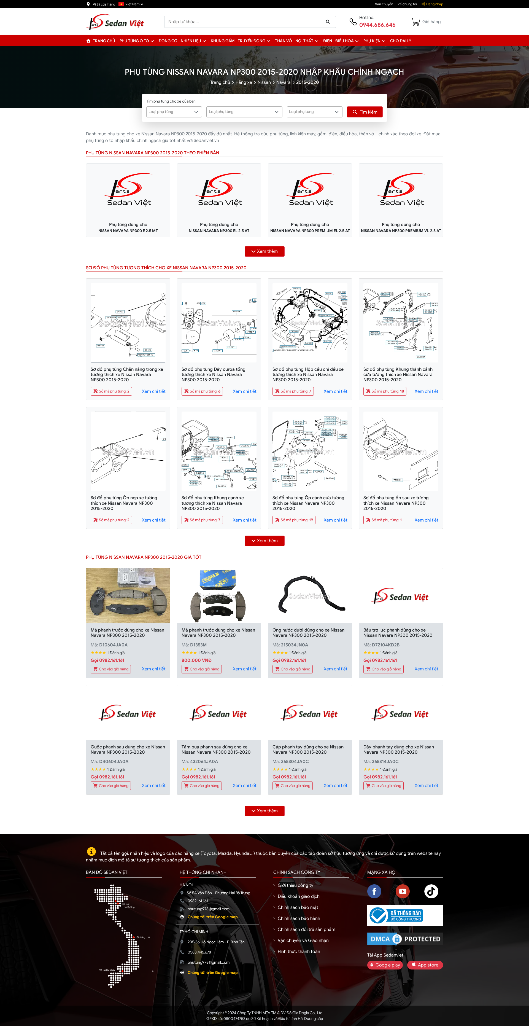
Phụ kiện (371, 40)
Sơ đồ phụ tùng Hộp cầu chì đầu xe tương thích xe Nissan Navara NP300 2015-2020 (308, 375)
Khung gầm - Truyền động (238, 40)
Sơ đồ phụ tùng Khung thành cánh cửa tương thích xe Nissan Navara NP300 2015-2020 (398, 375)
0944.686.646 (377, 25)
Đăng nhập (434, 4)
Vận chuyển (384, 4)
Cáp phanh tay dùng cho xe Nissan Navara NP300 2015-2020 (308, 749)
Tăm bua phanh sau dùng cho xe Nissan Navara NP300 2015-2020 (216, 749)
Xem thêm (267, 251)
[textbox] (171, 112)
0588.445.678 (199, 952)
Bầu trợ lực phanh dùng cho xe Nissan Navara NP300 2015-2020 (398, 632)
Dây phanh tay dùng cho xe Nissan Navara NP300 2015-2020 (398, 749)
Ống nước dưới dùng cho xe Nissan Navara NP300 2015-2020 (308, 632)
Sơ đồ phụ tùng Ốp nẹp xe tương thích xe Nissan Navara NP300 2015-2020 (124, 503)
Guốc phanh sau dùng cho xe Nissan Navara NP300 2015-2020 (128, 749)
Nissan (264, 82)
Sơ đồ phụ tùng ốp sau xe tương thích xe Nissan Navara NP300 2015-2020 (396, 503)
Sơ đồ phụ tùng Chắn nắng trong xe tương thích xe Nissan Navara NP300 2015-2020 (127, 375)
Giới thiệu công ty (295, 885)
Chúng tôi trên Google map (213, 916)
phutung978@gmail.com (209, 908)
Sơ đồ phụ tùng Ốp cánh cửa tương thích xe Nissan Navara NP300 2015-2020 (308, 503)
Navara (283, 82)
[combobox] (174, 111)
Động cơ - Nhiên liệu (180, 40)
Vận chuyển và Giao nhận (303, 940)
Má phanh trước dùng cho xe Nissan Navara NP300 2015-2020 (127, 632)
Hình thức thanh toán (299, 951)
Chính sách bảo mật (298, 907)
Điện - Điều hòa (338, 40)
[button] (152, 40)
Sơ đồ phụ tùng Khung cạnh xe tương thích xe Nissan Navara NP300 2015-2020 (213, 503)
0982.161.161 (198, 900)
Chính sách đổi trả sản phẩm (306, 929)
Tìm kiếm (368, 112)
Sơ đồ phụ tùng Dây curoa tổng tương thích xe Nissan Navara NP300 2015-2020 (213, 375)
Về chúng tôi (407, 4)
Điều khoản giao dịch (299, 896)
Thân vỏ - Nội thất (294, 40)
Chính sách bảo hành (299, 918)
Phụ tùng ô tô (134, 40)
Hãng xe (244, 82)
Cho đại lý (400, 40)
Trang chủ (103, 40)
